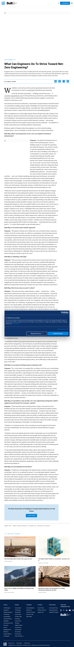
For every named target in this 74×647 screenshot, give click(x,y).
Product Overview (42, 610)
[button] (55, 81)
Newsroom (29, 610)
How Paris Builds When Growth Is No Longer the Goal (18, 559)
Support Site (41, 612)
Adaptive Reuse (18, 625)
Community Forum (53, 608)
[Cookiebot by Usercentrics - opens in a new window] (62, 313)
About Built (29, 616)
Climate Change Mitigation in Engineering (24, 525)
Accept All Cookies (58, 333)
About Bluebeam (30, 608)
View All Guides (19, 636)
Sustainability (10, 59)
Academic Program (53, 612)
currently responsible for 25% (13, 96)
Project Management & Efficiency (7, 629)
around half (30, 90)
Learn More (16, 323)
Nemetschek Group (46, 645)
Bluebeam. (20, 645)
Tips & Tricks (41, 608)
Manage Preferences (36, 333)
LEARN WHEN (31, 515)
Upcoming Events (53, 610)
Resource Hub (29, 614)
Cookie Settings (61, 329)
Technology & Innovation (43, 525)
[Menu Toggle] (72, 3)
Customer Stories (30, 612)
